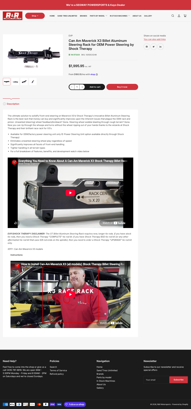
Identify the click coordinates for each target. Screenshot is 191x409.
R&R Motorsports (164, 404)
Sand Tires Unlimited (67, 16)
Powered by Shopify (180, 404)
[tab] (70, 221)
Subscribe (178, 379)
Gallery (148, 16)
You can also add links (155, 39)
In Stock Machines (118, 16)
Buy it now (122, 87)
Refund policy (57, 374)
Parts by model (97, 16)
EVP (71, 35)
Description (13, 103)
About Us (137, 16)
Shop (34, 16)
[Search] (173, 16)
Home (52, 16)
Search (53, 367)
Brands (83, 16)
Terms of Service (58, 370)
